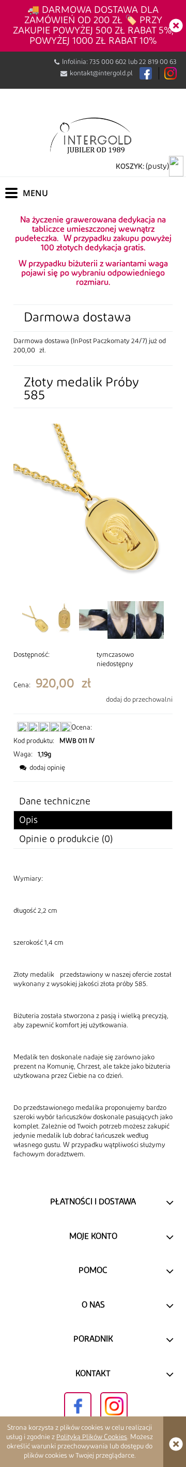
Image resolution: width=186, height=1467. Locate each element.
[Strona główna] (93, 135)
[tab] (93, 820)
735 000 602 (108, 62)
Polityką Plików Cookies (91, 1437)
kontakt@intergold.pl (101, 73)
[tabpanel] (93, 1016)
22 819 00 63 (158, 62)
